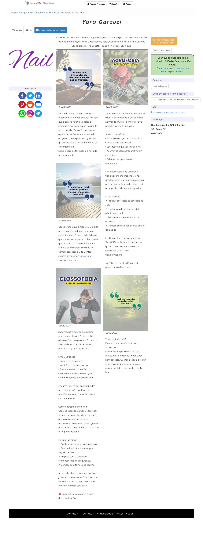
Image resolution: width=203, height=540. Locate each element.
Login (131, 513)
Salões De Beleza (62, 12)
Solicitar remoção (161, 50)
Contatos (72, 513)
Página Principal (97, 4)
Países (128, 4)
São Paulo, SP (45, 12)
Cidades (114, 4)
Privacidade (106, 513)
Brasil (32, 12)
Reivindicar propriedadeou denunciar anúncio (164, 41)
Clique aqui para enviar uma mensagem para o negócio (176, 99)
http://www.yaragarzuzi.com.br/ (168, 112)
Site (30, 30)
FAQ (120, 513)
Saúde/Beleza (160, 86)
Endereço (18, 30)
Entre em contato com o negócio (51, 30)
